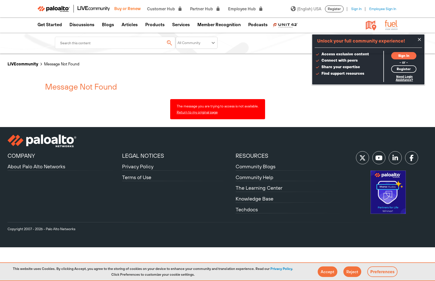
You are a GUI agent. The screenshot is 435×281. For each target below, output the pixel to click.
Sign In (356, 9)
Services (181, 24)
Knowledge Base (254, 199)
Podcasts (258, 24)
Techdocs (247, 209)
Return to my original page (197, 112)
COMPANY (21, 155)
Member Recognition (219, 24)
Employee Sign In (382, 9)
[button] (327, 271)
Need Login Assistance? (404, 78)
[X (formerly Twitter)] (362, 157)
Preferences (382, 271)
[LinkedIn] (395, 157)
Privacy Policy (281, 269)
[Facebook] (411, 157)
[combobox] (115, 43)
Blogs (108, 24)
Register (334, 9)
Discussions (81, 24)
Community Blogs (255, 166)
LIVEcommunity (23, 64)
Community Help (254, 177)
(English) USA (309, 9)
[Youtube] (378, 157)
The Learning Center (259, 188)
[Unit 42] (285, 24)
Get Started (50, 24)
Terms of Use (136, 177)
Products (155, 24)
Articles (130, 24)
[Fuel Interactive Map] (371, 25)
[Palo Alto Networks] (64, 141)
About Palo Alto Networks (36, 166)
